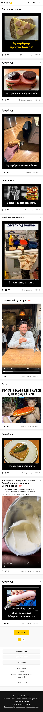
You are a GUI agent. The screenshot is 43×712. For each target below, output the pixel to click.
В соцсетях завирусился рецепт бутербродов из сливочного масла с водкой (18, 483)
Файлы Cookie (21, 677)
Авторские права (21, 680)
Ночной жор (8, 180)
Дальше (21, 632)
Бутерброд (7, 62)
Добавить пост (21, 651)
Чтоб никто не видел (13, 217)
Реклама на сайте (21, 683)
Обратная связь (17, 704)
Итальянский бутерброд (16, 300)
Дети (4, 384)
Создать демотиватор (21, 657)
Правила (21, 671)
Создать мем (21, 662)
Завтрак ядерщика (11, 9)
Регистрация (21, 668)
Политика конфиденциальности (21, 674)
